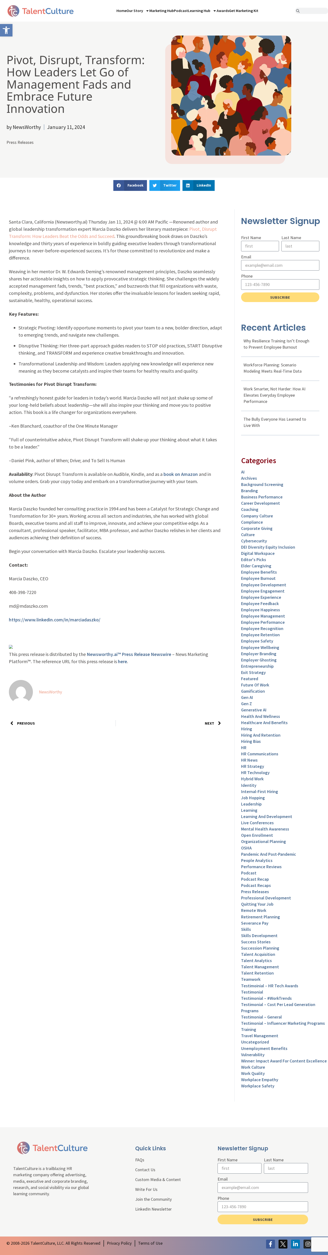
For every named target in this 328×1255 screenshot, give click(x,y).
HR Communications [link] (259, 754)
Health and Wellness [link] (260, 716)
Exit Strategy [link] (253, 672)
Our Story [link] (135, 10)
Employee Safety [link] (257, 641)
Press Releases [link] (20, 142)
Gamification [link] (253, 691)
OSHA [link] (246, 848)
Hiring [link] (246, 729)
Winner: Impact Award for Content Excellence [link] (284, 1061)
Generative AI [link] (254, 710)
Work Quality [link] (253, 1073)
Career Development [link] (260, 503)
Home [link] (121, 10)
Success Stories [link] (256, 942)
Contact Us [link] (145, 1169)
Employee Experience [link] (261, 597)
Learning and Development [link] (266, 816)
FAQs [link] (139, 1160)
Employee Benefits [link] (259, 572)
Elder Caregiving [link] (256, 566)
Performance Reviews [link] (261, 866)
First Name (251, 237)
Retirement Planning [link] (260, 917)
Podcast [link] (181, 10)
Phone (247, 276)
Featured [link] (249, 678)
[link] (6, 30)
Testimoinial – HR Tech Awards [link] (269, 985)
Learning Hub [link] (199, 10)
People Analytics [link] (257, 860)
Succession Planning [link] (260, 948)
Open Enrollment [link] (257, 835)
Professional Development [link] (266, 898)
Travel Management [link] (259, 1035)
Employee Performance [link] (263, 622)
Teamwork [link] (251, 979)
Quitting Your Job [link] (257, 904)
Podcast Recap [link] (255, 879)
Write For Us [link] (146, 1189)
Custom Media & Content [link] (158, 1179)
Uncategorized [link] (255, 1042)
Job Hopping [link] (253, 797)
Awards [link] (223, 10)
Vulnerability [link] (253, 1054)
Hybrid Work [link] (252, 779)
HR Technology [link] (255, 772)
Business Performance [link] (262, 497)
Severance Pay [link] (254, 923)
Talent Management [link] (260, 967)
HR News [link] (249, 760)
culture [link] (248, 534)
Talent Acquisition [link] (258, 954)
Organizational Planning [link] (263, 841)
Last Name (291, 237)
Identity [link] (248, 785)
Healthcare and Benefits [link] (264, 722)
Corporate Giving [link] (257, 528)
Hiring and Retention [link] (260, 735)
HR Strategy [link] (252, 766)
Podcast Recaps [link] (256, 885)
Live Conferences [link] (257, 822)
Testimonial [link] (252, 992)
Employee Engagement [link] (263, 591)
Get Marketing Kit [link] (243, 10)
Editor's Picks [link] (253, 559)
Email (246, 257)
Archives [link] (249, 478)
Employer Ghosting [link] (259, 660)
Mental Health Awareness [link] (265, 829)
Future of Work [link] (255, 685)
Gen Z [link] (246, 703)
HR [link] (243, 747)
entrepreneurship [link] (257, 666)
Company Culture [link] (257, 516)
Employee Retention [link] (260, 634)
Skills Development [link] (259, 935)
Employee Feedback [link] (260, 603)
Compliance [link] (252, 522)
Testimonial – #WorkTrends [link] (266, 998)
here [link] (122, 661)
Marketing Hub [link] (161, 10)
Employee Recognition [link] (262, 628)
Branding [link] (249, 490)
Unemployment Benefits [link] (264, 1048)
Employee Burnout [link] (258, 578)
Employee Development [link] (263, 585)
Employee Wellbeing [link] (260, 647)
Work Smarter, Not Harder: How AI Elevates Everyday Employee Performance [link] (274, 395)
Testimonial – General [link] (261, 1017)
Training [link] (248, 1029)
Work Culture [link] (253, 1067)
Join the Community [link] (153, 1199)
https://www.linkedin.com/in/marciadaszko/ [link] (54, 620)
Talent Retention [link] (257, 973)
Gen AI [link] (247, 697)
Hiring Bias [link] (251, 741)
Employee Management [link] (263, 616)
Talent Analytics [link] (256, 960)
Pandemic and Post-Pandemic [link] (268, 854)
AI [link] (243, 472)
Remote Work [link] (253, 910)
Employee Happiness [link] (260, 609)
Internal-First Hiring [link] (259, 791)
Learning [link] (249, 810)
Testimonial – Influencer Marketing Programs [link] (283, 1023)
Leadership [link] (251, 804)
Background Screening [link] (262, 484)
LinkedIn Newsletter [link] (153, 1209)
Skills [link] (246, 929)
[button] (130, 185)
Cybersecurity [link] (254, 541)
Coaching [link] (249, 509)
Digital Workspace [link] (258, 553)
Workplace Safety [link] (257, 1086)
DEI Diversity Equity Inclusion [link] (268, 547)
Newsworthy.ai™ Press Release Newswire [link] (129, 654)
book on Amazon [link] (181, 474)
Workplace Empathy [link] (259, 1079)
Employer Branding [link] (258, 653)
